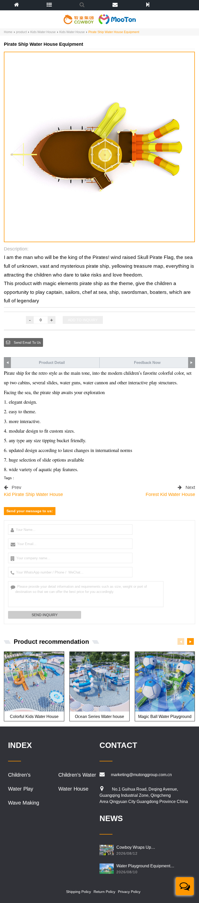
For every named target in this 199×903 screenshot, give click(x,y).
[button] (95, 237)
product (21, 32)
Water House (73, 789)
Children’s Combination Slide (22, 775)
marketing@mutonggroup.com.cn (141, 774)
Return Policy (104, 892)
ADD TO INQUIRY (83, 320)
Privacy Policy (129, 892)
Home (8, 32)
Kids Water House (43, 32)
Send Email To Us (27, 343)
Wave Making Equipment (23, 803)
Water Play (20, 789)
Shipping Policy (78, 892)
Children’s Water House (77, 775)
